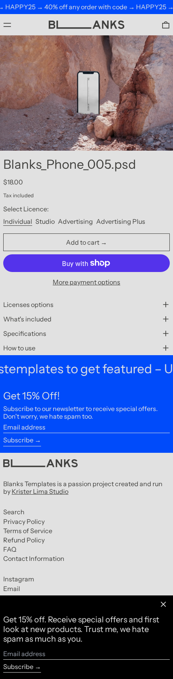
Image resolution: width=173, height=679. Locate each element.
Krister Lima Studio (40, 491)
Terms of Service (27, 531)
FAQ (9, 549)
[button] (166, 25)
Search (14, 512)
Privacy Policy (24, 521)
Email (11, 589)
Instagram (18, 579)
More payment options (86, 282)
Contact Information (33, 558)
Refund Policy (24, 540)
